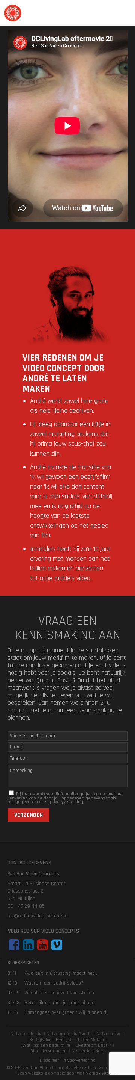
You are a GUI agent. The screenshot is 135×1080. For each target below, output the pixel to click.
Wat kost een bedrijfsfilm (46, 1045)
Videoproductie (26, 1034)
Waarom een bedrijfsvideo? (54, 983)
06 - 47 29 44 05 (26, 906)
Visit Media (87, 1073)
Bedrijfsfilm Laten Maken (80, 1039)
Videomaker (108, 1034)
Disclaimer (49, 1060)
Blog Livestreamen (48, 1051)
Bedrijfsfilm (39, 1039)
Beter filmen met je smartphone (59, 1002)
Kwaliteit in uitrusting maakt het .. (61, 973)
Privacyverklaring (79, 1060)
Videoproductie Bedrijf (69, 1034)
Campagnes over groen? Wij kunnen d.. (66, 1012)
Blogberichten (23, 963)
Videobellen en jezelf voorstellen (59, 992)
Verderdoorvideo (89, 1051)
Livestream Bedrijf (93, 1045)
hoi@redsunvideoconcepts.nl (38, 916)
